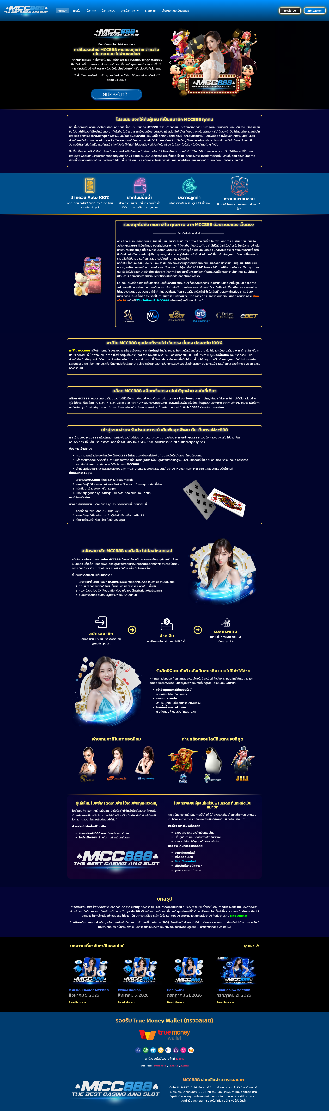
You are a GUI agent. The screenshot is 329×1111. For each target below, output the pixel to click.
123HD (180, 1058)
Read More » (77, 1002)
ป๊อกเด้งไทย (176, 990)
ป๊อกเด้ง (91, 11)
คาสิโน (77, 11)
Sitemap (150, 11)
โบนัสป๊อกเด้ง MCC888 (233, 990)
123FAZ (173, 1065)
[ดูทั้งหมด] (257, 945)
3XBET (185, 1065)
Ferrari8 (160, 1065)
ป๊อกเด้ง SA (108, 11)
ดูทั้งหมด (249, 946)
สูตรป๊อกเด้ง (128, 11)
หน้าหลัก (62, 11)
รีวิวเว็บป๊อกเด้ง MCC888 (152, 300)
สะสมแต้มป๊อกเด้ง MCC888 (89, 990)
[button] (170, 63)
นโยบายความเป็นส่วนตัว (175, 11)
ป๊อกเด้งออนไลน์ (185, 861)
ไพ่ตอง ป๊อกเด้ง (129, 990)
